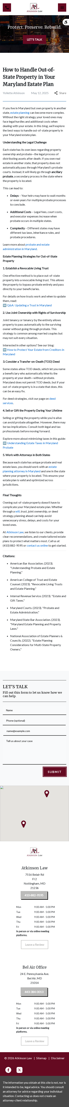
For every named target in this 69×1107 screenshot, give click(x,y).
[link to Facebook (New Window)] (8, 1070)
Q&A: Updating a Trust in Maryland (29, 305)
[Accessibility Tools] (66, 22)
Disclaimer (58, 1058)
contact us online (37, 545)
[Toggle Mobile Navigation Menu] (62, 7)
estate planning (19, 112)
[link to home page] (34, 7)
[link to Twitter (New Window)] (19, 1070)
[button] (23, 824)
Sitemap (41, 1058)
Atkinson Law (15, 532)
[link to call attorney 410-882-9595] (7, 7)
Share (62, 93)
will (17, 511)
